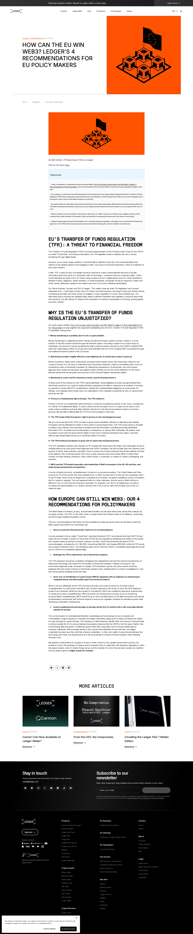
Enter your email (107, 790)
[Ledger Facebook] (32, 788)
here (67, 165)
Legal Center (143, 863)
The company (143, 848)
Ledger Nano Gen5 (68, 832)
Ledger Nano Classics (69, 843)
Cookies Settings (49, 929)
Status (102, 901)
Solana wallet (66, 879)
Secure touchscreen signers (72, 825)
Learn (89, 11)
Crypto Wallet (66, 900)
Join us (141, 825)
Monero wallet (66, 890)
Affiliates (103, 898)
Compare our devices (69, 846)
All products (66, 857)
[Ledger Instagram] (38, 788)
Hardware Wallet (67, 829)
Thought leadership (36, 38)
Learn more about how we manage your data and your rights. (145, 798)
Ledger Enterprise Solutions (109, 825)
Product (25, 732)
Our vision (142, 841)
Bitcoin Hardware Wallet (108, 872)
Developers (104, 905)
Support (129, 11)
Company (25, 38)
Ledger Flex (66, 839)
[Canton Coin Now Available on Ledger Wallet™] (45, 711)
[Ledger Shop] (181, 11)
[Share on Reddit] (68, 667)
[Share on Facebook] (51, 667)
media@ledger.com (30, 781)
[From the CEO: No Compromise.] (97, 711)
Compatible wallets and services (111, 865)
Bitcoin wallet (66, 872)
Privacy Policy (143, 870)
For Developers (116, 11)
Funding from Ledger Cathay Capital (112, 837)
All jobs (141, 829)
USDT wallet (66, 893)
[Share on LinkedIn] (63, 667)
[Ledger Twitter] (45, 788)
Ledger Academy (144, 844)
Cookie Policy (143, 874)
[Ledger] (16, 11)
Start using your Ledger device (111, 861)
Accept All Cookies (68, 929)
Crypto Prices (66, 913)
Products (64, 11)
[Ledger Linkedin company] (58, 788)
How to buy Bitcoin (106, 868)
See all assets (66, 897)
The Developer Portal (107, 849)
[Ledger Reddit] (25, 788)
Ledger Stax (66, 836)
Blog (25, 102)
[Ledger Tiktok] (64, 788)
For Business (101, 11)
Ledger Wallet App (68, 860)
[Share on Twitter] (57, 667)
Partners (103, 908)
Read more (27, 747)
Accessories (66, 853)
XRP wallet (65, 886)
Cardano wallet (67, 883)
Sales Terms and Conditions (148, 867)
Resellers (103, 891)
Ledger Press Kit (105, 894)
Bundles (64, 850)
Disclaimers (142, 877)
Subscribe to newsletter (155, 790)
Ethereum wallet (67, 876)
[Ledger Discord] (70, 788)
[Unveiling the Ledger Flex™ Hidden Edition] (148, 711)
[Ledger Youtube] (51, 788)
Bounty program (105, 887)
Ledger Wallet (77, 11)
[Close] (76, 918)
